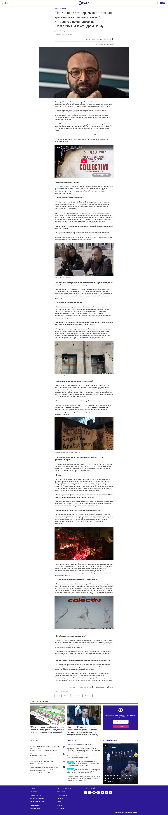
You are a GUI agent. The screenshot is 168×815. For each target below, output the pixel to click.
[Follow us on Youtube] (94, 792)
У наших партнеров (62, 795)
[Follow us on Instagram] (98, 792)
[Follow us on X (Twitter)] (89, 792)
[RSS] (106, 792)
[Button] (90, 39)
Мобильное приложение (37, 802)
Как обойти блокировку (37, 798)
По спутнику (60, 798)
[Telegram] (157, 3)
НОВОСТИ (71, 740)
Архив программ (35, 808)
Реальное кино (60, 9)
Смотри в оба (110, 740)
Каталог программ (35, 795)
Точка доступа (61, 792)
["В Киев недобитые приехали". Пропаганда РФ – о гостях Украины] (120, 763)
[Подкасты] (110, 792)
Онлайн (59, 802)
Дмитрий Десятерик (60, 31)
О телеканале (34, 792)
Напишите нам (34, 805)
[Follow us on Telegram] (102, 792)
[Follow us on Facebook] (85, 792)
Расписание (60, 808)
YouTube (59, 805)
